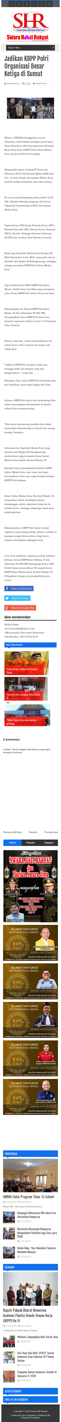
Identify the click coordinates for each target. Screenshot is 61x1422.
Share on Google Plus (23, 607)
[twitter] (19, 4)
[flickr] (34, 4)
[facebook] (11, 4)
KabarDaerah (41, 83)
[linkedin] (49, 4)
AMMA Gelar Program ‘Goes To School (28, 1196)
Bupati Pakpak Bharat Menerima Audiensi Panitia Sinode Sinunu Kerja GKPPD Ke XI (27, 1315)
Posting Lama (51, 832)
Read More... (27, 1202)
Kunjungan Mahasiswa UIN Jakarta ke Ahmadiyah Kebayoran (36, 1215)
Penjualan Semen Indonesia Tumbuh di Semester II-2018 (37, 1374)
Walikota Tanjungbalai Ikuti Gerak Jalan (37, 1337)
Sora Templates (29, 1415)
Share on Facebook (22, 588)
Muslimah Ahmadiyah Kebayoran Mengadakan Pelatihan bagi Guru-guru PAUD (37, 1233)
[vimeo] (26, 4)
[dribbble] (41, 4)
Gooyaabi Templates (30, 1418)
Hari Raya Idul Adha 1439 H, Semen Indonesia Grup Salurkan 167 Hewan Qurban (35, 1357)
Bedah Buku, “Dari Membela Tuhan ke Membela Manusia (36, 1250)
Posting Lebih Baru (12, 832)
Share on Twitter (20, 598)
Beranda (33, 832)
